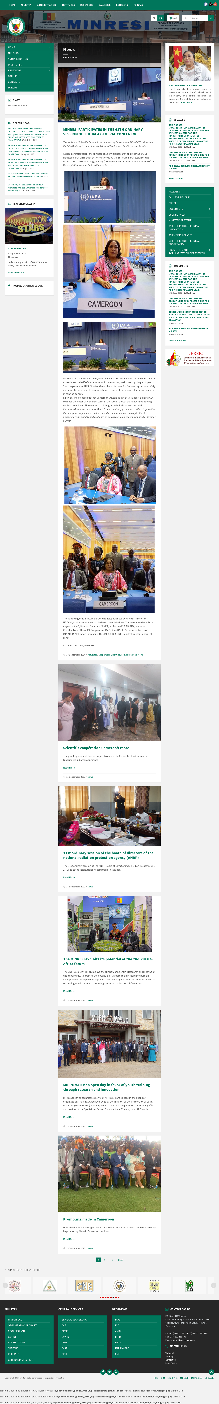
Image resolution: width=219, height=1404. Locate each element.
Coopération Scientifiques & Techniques (117, 654)
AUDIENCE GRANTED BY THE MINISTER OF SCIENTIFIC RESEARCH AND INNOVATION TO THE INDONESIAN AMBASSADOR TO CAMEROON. (28, 164)
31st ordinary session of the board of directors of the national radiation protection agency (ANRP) (108, 855)
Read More (69, 767)
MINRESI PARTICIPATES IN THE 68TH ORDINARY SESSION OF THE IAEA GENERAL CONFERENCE (103, 132)
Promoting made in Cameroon (88, 1219)
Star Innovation (17, 248)
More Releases (176, 178)
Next (120, 1259)
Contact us (170, 1359)
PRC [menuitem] (156, 1377)
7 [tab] (116, 1297)
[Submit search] (211, 18)
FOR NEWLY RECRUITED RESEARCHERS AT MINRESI (189, 167)
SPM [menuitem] (163, 1377)
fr (154, 18)
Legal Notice (171, 1363)
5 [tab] (111, 1297)
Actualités (92, 654)
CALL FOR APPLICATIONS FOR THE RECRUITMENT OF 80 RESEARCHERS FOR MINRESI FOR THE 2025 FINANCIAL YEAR (189, 155)
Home (66, 57)
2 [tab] (103, 1297)
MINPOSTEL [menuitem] (196, 1377)
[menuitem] (12, 5)
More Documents (177, 340)
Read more (186, 102)
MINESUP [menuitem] (184, 1377)
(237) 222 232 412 (181, 1333)
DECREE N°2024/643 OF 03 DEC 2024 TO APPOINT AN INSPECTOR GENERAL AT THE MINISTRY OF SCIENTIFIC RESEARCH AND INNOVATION (190, 315)
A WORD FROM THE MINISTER (185, 85)
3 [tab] (105, 1297)
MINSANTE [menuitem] (209, 1377)
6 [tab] (113, 1297)
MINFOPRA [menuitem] (172, 1377)
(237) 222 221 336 (178, 1336)
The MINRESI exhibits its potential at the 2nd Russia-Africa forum (108, 961)
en (160, 18)
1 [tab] (100, 1297)
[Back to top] (211, 1372)
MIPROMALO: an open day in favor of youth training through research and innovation (106, 1087)
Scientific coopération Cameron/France (96, 747)
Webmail (169, 1353)
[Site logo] (16, 36)
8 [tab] (118, 1297)
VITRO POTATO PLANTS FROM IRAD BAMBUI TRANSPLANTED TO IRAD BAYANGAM (28, 175)
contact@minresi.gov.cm (183, 1340)
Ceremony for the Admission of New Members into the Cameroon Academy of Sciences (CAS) (27, 187)
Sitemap (169, 1356)
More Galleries (16, 272)
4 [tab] (108, 1297)
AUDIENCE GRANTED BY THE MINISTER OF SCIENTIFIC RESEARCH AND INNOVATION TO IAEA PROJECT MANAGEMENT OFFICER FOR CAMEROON (28, 150)
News (74, 57)
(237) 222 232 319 (199, 1333)
